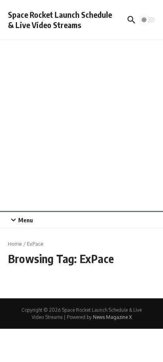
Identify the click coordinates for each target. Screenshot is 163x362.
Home (15, 244)
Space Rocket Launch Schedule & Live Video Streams (60, 19)
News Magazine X (112, 317)
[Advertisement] (81, 125)
